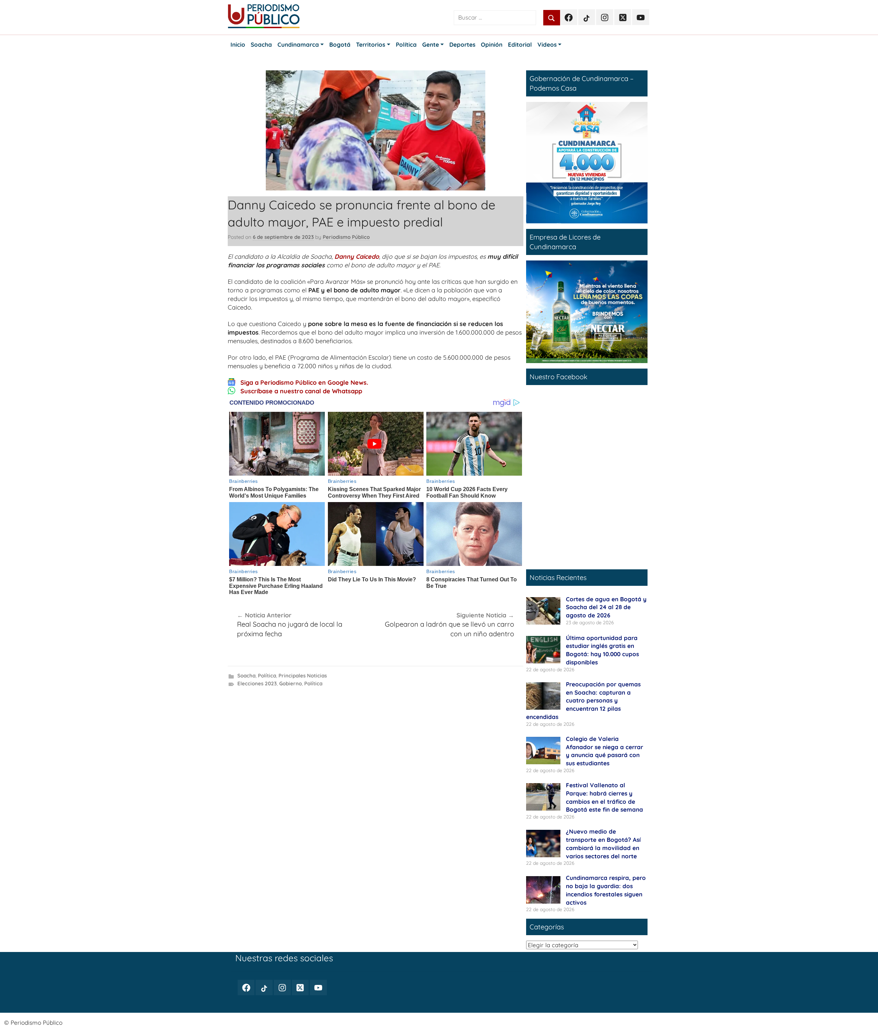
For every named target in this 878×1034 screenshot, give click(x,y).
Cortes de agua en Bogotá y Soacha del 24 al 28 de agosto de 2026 (606, 607)
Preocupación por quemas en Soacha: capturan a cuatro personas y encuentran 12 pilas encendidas (583, 700)
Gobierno (290, 683)
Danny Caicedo (356, 256)
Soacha (246, 675)
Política (267, 675)
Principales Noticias (302, 675)
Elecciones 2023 (257, 683)
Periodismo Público (346, 237)
